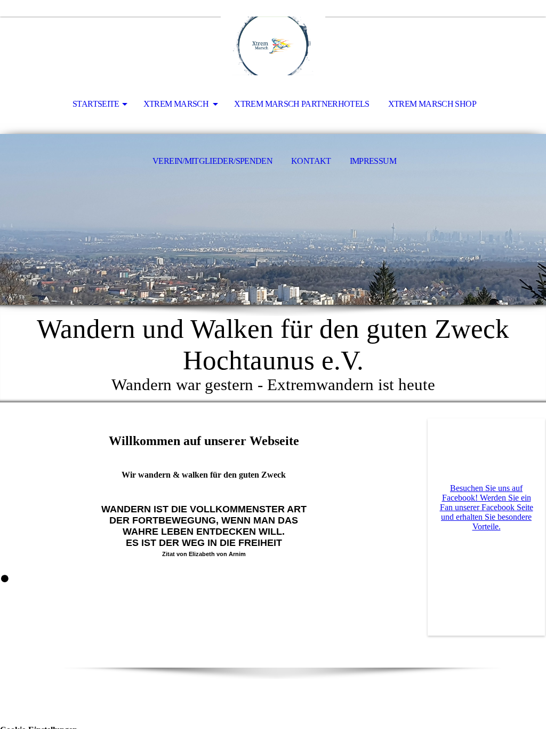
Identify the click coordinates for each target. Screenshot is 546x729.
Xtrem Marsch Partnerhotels (301, 103)
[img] (273, 46)
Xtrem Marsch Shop (432, 103)
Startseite (96, 103)
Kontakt (311, 160)
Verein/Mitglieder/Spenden (212, 160)
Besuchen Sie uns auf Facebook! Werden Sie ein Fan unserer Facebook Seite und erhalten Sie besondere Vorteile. (486, 507)
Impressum (373, 160)
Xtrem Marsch (177, 103)
